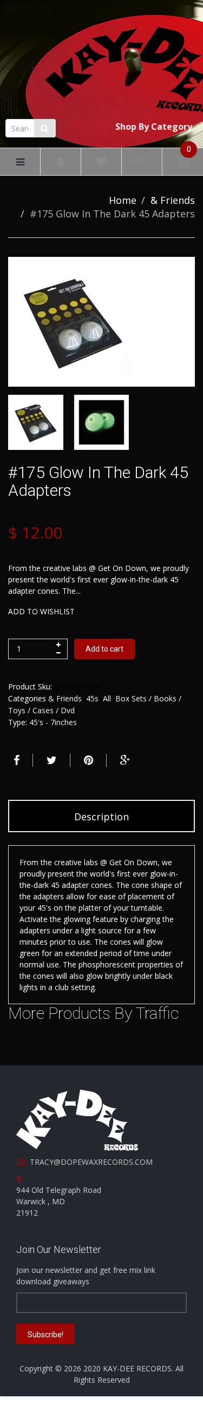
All (107, 698)
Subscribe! (45, 1334)
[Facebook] (15, 760)
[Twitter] (50, 760)
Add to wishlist (41, 611)
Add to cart (104, 649)
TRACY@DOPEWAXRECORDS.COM (91, 1162)
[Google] (124, 760)
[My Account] (60, 162)
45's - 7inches (53, 722)
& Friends (172, 200)
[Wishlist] (101, 162)
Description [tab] (101, 816)
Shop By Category (153, 126)
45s (92, 698)
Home (122, 200)
